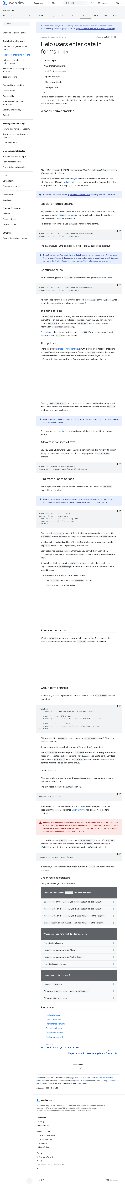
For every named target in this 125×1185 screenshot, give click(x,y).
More (54, 3)
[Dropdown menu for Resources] (46, 2)
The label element (53, 1015)
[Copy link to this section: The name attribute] (64, 311)
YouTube (40, 1161)
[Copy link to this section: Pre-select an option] (69, 630)
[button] (79, 901)
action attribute (78, 810)
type (75, 179)
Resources (38, 3)
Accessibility (27, 16)
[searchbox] (16, 24)
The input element (54, 1019)
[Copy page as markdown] (67, 52)
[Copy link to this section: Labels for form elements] (75, 204)
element (67, 215)
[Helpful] (111, 37)
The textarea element (55, 1024)
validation (67, 182)
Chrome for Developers (46, 1135)
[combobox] (75, 3)
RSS (38, 1169)
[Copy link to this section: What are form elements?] (76, 111)
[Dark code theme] (117, 231)
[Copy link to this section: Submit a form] (61, 770)
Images (53, 16)
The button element (54, 1037)
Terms (38, 1180)
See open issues (43, 1125)
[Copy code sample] (120, 231)
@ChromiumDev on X (45, 1157)
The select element (54, 1028)
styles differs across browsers (79, 195)
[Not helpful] (115, 37)
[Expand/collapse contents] (57, 61)
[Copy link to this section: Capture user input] (68, 270)
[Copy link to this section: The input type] (59, 343)
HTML (41, 16)
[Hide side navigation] (29, 1180)
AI (4, 16)
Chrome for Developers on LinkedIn (50, 1165)
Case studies (42, 1143)
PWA (96, 16)
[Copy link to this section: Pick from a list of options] (76, 479)
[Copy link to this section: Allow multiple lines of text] (77, 442)
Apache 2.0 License (80, 1081)
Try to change (47, 332)
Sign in (119, 3)
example (99, 502)
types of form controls (68, 349)
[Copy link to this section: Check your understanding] (72, 878)
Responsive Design (70, 16)
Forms (86, 16)
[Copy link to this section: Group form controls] (70, 688)
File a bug (40, 1122)
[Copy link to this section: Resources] (57, 1007)
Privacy (13, 16)
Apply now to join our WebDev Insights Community (95, 29)
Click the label (88, 261)
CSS (105, 16)
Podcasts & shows (43, 1147)
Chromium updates (44, 1139)
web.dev (44, 37)
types (64, 431)
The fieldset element (55, 1032)
